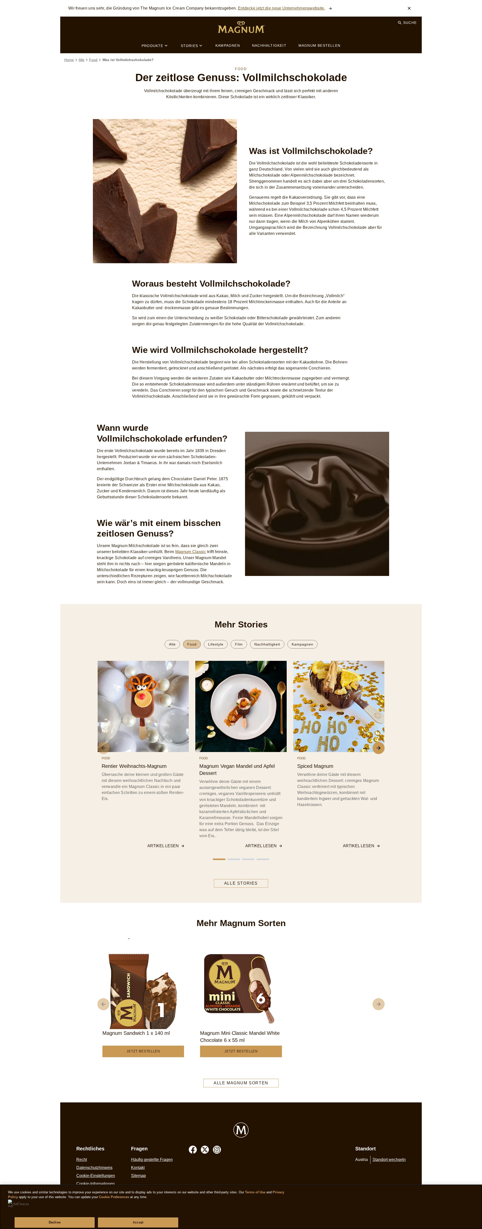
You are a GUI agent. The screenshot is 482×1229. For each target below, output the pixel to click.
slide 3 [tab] (248, 859)
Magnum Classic (190, 552)
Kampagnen (302, 644)
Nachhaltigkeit (267, 644)
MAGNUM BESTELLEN (319, 45)
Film (239, 644)
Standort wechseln (389, 1159)
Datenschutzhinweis (94, 1167)
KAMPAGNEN (227, 45)
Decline (55, 1222)
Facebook (193, 1150)
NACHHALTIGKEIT (269, 45)
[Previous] (103, 748)
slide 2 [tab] (233, 859)
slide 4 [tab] (263, 859)
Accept (138, 1222)
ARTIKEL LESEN (163, 846)
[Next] (379, 748)
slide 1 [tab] (219, 859)
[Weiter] (379, 1004)
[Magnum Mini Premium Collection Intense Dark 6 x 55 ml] (129, 936)
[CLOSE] (409, 8)
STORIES (189, 46)
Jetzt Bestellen (143, 1051)
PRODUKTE (152, 46)
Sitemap (138, 1175)
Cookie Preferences (114, 1197)
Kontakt (138, 1167)
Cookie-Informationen (95, 1184)
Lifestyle (215, 644)
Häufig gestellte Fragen (152, 1159)
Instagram (217, 1150)
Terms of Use (255, 1192)
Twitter (205, 1150)
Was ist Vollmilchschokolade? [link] (128, 60)
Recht (81, 1159)
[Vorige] (103, 1004)
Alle (172, 644)
